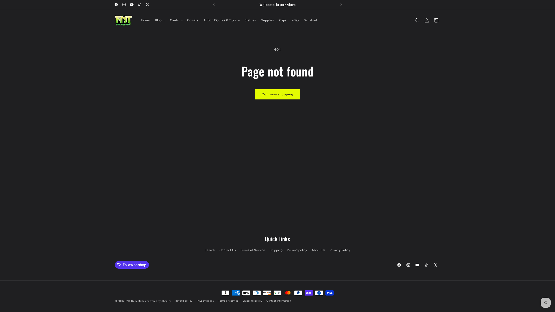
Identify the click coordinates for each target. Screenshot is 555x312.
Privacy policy (205, 300)
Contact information (278, 300)
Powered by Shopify (159, 301)
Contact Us (227, 250)
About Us (319, 250)
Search (210, 250)
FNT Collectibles (136, 301)
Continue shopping (277, 94)
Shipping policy (252, 300)
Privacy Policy (340, 250)
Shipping (276, 250)
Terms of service (228, 300)
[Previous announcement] (214, 4)
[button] (159, 20)
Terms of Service (252, 250)
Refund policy (297, 250)
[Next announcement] (341, 4)
